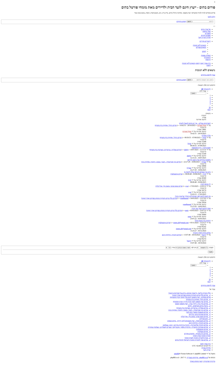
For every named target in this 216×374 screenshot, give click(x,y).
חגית (204, 174)
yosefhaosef (184, 198)
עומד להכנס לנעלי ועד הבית (201, 208)
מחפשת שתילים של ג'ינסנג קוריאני (199, 160)
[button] (206, 89)
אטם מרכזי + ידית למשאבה (201, 148)
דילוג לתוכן (211, 17)
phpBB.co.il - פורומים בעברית (197, 357)
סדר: (173, 247)
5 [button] (210, 103)
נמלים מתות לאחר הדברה (202, 233)
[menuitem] (199, 45)
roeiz (186, 210)
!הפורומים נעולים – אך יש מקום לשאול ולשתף (195, 123)
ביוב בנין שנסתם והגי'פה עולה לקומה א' (197, 172)
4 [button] (210, 101)
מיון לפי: (193, 247)
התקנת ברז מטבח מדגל (203, 221)
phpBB (176, 354)
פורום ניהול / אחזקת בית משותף (166, 125)
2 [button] (210, 97)
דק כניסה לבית (206, 184)
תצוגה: (210, 247)
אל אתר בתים (206, 29)
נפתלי (204, 137)
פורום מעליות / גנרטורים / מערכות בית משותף (165, 150)
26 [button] (210, 108)
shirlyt (186, 150)
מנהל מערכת (201, 125)
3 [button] (210, 99)
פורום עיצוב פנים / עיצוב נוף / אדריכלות (168, 186)
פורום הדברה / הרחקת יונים (171, 235)
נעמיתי (203, 162)
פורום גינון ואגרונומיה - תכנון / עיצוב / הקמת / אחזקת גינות (161, 162)
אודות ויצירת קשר (204, 37)
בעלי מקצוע (207, 31)
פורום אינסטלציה (176, 174)
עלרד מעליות (206, 135)
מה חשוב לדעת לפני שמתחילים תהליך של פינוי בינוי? (193, 196)
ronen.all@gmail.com (181, 223)
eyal (187, 186)
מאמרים (208, 33)
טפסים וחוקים (206, 35)
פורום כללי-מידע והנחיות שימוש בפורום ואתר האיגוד (159, 198)
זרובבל (204, 235)
